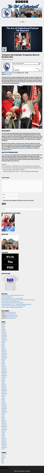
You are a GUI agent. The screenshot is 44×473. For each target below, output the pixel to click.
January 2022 (4, 405)
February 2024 (4, 368)
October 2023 (4, 374)
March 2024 (4, 366)
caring (25, 166)
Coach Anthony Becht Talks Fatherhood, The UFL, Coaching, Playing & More (14, 305)
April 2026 (3, 329)
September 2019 (4, 447)
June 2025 (3, 344)
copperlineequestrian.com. (7, 149)
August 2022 (4, 395)
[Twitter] (19, 2)
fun (10, 168)
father (3, 168)
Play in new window (9, 72)
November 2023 (4, 372)
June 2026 (3, 326)
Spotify (7, 74)
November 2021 (4, 408)
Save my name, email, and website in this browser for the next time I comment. (18, 200)
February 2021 (4, 422)
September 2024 (4, 357)
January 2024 (4, 369)
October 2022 (4, 392)
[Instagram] (22, 2)
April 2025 (3, 347)
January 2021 (4, 423)
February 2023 (4, 386)
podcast (23, 168)
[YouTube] (24, 2)
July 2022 (3, 396)
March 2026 (4, 330)
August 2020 (4, 431)
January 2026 (4, 333)
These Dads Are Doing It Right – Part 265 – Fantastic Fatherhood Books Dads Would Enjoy (21, 171)
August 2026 (4, 323)
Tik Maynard (35, 168)
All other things (4, 453)
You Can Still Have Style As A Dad (7, 296)
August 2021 (4, 413)
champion (29, 166)
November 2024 (4, 354)
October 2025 (4, 338)
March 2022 (4, 402)
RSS (10, 74)
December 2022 (4, 389)
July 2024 (3, 360)
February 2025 (4, 350)
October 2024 (4, 356)
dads (34, 166)
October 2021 (4, 410)
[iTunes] (27, 2)
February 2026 (4, 332)
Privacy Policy (27, 471)
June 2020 (3, 434)
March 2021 (3, 420)
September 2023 (4, 375)
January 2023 (4, 387)
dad (32, 166)
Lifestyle (3, 458)
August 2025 (4, 341)
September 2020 (4, 429)
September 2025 (4, 339)
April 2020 (3, 437)
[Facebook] (16, 2)
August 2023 (4, 377)
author (22, 166)
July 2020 (3, 432)
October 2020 (4, 428)
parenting (20, 168)
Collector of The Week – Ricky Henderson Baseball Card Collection (13, 295)
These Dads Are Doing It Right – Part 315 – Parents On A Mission (12, 298)
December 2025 (4, 335)
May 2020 (3, 435)
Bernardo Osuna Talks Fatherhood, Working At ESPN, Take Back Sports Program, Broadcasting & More (18, 299)
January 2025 (4, 351)
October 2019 (4, 445)
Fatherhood (3, 456)
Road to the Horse (29, 168)
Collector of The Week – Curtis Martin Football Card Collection (12, 307)
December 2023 (4, 371)
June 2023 (3, 380)
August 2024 (4, 359)
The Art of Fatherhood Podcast (7, 155)
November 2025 (4, 336)
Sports (3, 462)
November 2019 (4, 444)
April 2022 (3, 401)
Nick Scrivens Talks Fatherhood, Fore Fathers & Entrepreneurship (12, 302)
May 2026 (3, 327)
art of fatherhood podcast (15, 166)
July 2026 (3, 324)
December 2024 (4, 353)
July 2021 (3, 414)
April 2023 (3, 383)
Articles (3, 455)
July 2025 (3, 342)
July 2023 (3, 378)
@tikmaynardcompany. (22, 148)
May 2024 (3, 363)
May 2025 (3, 345)
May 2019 (3, 448)
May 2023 (3, 381)
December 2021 (4, 407)
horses (12, 168)
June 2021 (3, 416)
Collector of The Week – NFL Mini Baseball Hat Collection (11, 301)
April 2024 (3, 365)
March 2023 (4, 384)
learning (15, 168)
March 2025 (4, 348)
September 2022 (4, 393)
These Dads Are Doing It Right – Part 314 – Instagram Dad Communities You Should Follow (16, 304)
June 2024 (3, 362)
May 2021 (3, 417)
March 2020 (4, 438)
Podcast (4, 164)
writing (39, 168)
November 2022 (4, 390)
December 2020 (4, 425)
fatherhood (7, 168)
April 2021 (3, 419)
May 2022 (3, 399)
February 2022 (4, 404)
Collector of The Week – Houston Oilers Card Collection (14, 169)
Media (2, 459)
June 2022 (3, 398)
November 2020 (4, 426)
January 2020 (4, 441)
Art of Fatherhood (6, 166)
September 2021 (4, 411)
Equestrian (37, 166)
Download (15, 72)
